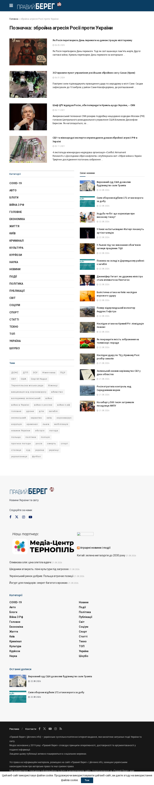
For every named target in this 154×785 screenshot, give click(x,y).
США (23, 379)
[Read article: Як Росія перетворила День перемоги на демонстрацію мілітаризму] (28, 51)
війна (48, 398)
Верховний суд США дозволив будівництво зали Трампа (114, 183)
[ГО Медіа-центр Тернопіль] (43, 542)
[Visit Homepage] (39, 5)
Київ (12, 233)
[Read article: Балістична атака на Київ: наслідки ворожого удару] (87, 296)
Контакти (30, 729)
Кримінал (16, 240)
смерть (51, 443)
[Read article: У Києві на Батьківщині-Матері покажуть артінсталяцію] (87, 233)
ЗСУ (35, 372)
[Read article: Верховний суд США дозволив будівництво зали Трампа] (87, 185)
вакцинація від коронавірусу (28, 392)
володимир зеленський (26, 398)
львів (46, 424)
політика (31, 437)
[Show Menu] (11, 5)
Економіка (17, 219)
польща (16, 437)
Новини (14, 269)
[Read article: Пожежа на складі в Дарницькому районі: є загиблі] (87, 264)
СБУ (13, 379)
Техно (13, 326)
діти (41, 411)
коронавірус (64, 418)
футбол (36, 456)
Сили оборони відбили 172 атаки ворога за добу (56, 692)
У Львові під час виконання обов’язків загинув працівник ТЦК (119, 246)
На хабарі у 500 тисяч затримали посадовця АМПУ (115, 404)
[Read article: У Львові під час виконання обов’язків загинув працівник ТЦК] (87, 248)
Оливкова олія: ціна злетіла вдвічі (30, 562)
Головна (13, 19)
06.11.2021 (59, 110)
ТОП (12, 333)
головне (16, 411)
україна (39, 450)
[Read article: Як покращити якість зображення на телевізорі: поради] (87, 343)
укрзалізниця (19, 456)
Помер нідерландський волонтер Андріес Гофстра (116, 309)
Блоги (13, 197)
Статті (14, 319)
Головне (15, 211)
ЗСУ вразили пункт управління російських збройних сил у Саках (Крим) (94, 72)
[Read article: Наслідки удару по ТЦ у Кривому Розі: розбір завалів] (87, 359)
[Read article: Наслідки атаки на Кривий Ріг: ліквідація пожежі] (87, 327)
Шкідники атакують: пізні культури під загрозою (39, 569)
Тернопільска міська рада (27, 385)
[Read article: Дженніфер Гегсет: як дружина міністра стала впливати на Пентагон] (87, 280)
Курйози (15, 254)
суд (28, 450)
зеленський (18, 418)
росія (39, 443)
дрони (30, 411)
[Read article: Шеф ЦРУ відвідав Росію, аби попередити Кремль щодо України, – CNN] (28, 116)
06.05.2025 (59, 45)
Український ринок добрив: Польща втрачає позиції (41, 576)
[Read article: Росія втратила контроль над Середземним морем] (87, 390)
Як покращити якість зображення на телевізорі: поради (118, 341)
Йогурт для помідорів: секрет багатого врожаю (38, 582)
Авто (13, 190)
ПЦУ (62, 372)
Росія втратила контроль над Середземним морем (114, 388)
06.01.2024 (59, 78)
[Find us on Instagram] (23, 517)
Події (13, 276)
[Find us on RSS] (61, 729)
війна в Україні (20, 405)
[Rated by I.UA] (85, 534)
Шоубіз (14, 348)
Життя (14, 226)
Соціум (14, 305)
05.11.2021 (59, 146)
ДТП (25, 372)
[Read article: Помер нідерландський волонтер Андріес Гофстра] (87, 311)
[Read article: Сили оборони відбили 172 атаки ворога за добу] (87, 201)
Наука (13, 262)
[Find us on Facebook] (10, 517)
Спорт (14, 312)
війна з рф (63, 405)
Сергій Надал (39, 379)
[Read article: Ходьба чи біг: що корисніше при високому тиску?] (87, 217)
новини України (20, 430)
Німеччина (48, 372)
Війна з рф (16, 204)
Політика (16, 283)
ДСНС (14, 372)
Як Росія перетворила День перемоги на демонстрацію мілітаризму (92, 40)
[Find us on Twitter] (16, 517)
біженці (53, 385)
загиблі (53, 411)
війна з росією (43, 405)
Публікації (17, 290)
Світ (12, 297)
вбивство (57, 392)
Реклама (14, 729)
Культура (16, 247)
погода (53, 430)
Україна (15, 340)
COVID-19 (15, 183)
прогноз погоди (21, 443)
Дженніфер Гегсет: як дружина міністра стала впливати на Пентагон (120, 278)
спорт (64, 443)
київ (49, 418)
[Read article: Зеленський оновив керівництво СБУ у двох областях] (87, 374)
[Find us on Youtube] (30, 517)
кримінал (32, 424)
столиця (16, 450)
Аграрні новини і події (95, 547)
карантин (36, 418)
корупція (16, 424)
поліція (45, 437)
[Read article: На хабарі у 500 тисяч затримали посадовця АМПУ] (87, 406)
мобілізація (61, 424)
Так (87, 780)
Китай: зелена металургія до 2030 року (101, 555)
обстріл (40, 430)
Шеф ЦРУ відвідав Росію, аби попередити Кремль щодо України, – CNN (94, 105)
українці (54, 450)
